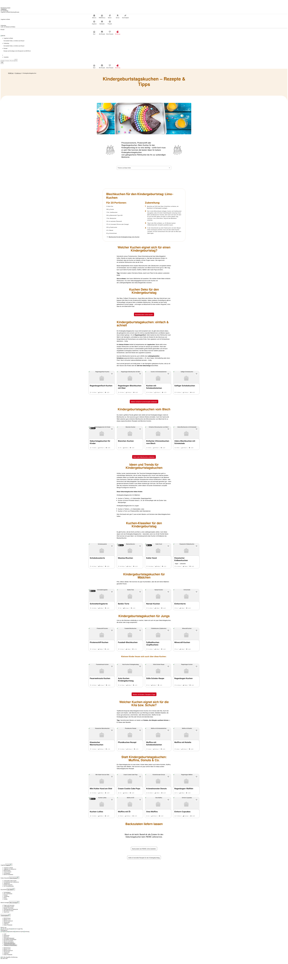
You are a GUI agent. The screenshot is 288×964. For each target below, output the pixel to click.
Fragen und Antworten (9, 905)
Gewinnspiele (7, 873)
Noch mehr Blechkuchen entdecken (144, 457)
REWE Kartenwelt (8, 921)
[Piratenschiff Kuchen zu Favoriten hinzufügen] (112, 630)
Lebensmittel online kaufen (10, 880)
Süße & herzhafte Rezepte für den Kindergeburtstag (144, 858)
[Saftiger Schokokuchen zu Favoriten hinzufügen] (196, 374)
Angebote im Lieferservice (10, 869)
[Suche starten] (15, 60)
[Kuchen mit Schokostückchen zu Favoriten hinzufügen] (168, 374)
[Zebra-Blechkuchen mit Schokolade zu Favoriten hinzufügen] (196, 429)
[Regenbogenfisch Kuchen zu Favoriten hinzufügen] (112, 374)
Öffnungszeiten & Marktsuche (11, 909)
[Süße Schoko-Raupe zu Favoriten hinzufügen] (168, 666)
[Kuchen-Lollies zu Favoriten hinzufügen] (112, 800)
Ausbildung (6, 896)
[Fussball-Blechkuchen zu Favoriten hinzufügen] (140, 630)
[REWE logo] (3, 35)
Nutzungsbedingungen (9, 938)
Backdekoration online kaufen (144, 314)
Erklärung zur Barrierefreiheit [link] (10, 945)
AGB (5, 934)
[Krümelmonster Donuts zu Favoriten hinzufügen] (168, 776)
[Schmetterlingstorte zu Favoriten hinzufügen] (112, 592)
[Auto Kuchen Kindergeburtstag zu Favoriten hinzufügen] (140, 666)
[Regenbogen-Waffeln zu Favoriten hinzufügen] (196, 776)
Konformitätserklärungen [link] (9, 943)
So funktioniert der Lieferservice (11, 882)
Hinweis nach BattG (8, 940)
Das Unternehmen (8, 893)
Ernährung (18, 73)
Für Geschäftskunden (9, 886)
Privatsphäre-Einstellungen (10, 939)
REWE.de (10, 73)
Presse (5, 897)
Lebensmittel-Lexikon (9, 906)
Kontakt (5, 899)
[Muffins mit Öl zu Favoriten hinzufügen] (140, 800)
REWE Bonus (7, 870)
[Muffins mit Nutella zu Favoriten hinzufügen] (196, 730)
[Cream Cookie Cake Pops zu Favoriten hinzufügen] (140, 776)
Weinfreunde (7, 922)
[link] (145, 39)
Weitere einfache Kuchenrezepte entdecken (144, 402)
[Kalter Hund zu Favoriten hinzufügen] (168, 546)
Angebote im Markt (8, 867)
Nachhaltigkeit (7, 892)
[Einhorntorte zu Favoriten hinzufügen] (196, 592)
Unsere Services (7, 871)
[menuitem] (94, 16)
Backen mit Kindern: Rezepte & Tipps (144, 694)
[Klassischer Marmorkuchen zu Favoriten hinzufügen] (112, 730)
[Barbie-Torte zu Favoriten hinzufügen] (140, 592)
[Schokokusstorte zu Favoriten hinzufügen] (112, 546)
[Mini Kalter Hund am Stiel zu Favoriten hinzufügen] (112, 776)
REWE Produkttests (8, 874)
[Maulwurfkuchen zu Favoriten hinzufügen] (140, 546)
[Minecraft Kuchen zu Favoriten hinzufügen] (196, 630)
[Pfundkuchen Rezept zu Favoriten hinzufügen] (140, 730)
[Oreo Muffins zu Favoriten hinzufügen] (168, 800)
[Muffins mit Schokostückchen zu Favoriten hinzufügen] (168, 730)
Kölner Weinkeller (8, 925)
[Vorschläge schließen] (2, 62)
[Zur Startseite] (6, 3)
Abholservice (7, 883)
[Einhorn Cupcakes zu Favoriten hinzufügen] (196, 800)
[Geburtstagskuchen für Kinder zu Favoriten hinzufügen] (112, 429)
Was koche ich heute (8, 910)
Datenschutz (6, 935)
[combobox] (7, 60)
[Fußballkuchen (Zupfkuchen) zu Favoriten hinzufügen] (168, 630)
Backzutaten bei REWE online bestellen (144, 849)
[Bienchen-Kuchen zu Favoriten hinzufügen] (140, 429)
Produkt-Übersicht (8, 884)
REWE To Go (7, 919)
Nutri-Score (6, 912)
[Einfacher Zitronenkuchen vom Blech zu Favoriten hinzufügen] (168, 429)
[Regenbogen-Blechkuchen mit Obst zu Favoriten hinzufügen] (140, 374)
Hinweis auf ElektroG (9, 942)
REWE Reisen (7, 918)
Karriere (6, 895)
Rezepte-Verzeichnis (8, 908)
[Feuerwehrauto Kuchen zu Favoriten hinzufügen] (112, 666)
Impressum (6, 936)
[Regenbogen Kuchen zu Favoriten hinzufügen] (196, 666)
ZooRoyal (6, 923)
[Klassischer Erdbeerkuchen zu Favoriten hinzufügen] (196, 546)
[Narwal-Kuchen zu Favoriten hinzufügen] (168, 592)
